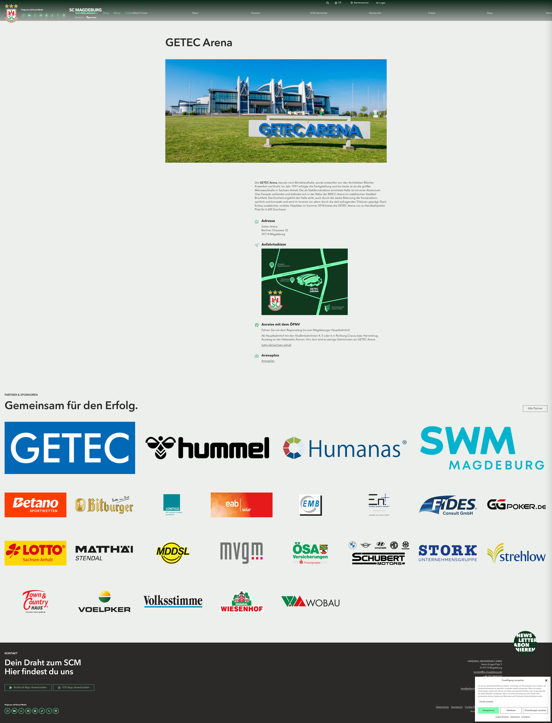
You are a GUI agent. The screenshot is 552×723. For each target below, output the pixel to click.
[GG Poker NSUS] (516, 505)
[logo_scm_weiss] (11, 13)
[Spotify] (46, 15)
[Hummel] (207, 448)
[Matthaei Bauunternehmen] (104, 553)
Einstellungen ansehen (535, 710)
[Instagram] (23, 15)
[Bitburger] (104, 505)
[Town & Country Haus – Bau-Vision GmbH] (35, 601)
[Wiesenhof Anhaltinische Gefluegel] (242, 601)
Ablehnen (511, 710)
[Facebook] (41, 15)
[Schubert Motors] (379, 553)
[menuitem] (340, 2)
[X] (58, 15)
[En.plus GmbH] (379, 505)
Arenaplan (267, 361)
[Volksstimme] (173, 601)
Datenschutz (515, 717)
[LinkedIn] (64, 15)
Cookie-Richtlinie (502, 717)
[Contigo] (173, 505)
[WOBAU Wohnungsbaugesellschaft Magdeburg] (310, 601)
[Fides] (448, 505)
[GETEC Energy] (70, 448)
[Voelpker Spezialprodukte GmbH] (104, 601)
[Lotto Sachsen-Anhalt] (35, 553)
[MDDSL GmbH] (173, 553)
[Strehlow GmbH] (516, 553)
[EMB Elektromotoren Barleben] (310, 505)
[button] (546, 680)
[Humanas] (344, 448)
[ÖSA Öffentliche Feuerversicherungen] (310, 553)
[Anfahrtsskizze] (258, 245)
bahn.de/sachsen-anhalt (276, 345)
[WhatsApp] (35, 15)
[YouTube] (29, 15)
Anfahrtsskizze (273, 244)
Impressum (525, 717)
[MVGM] (242, 553)
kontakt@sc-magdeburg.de (488, 672)
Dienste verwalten (486, 701)
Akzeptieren (488, 710)
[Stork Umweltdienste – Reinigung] (448, 553)
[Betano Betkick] (35, 505)
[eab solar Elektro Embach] (242, 505)
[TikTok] (52, 15)
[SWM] (482, 448)
